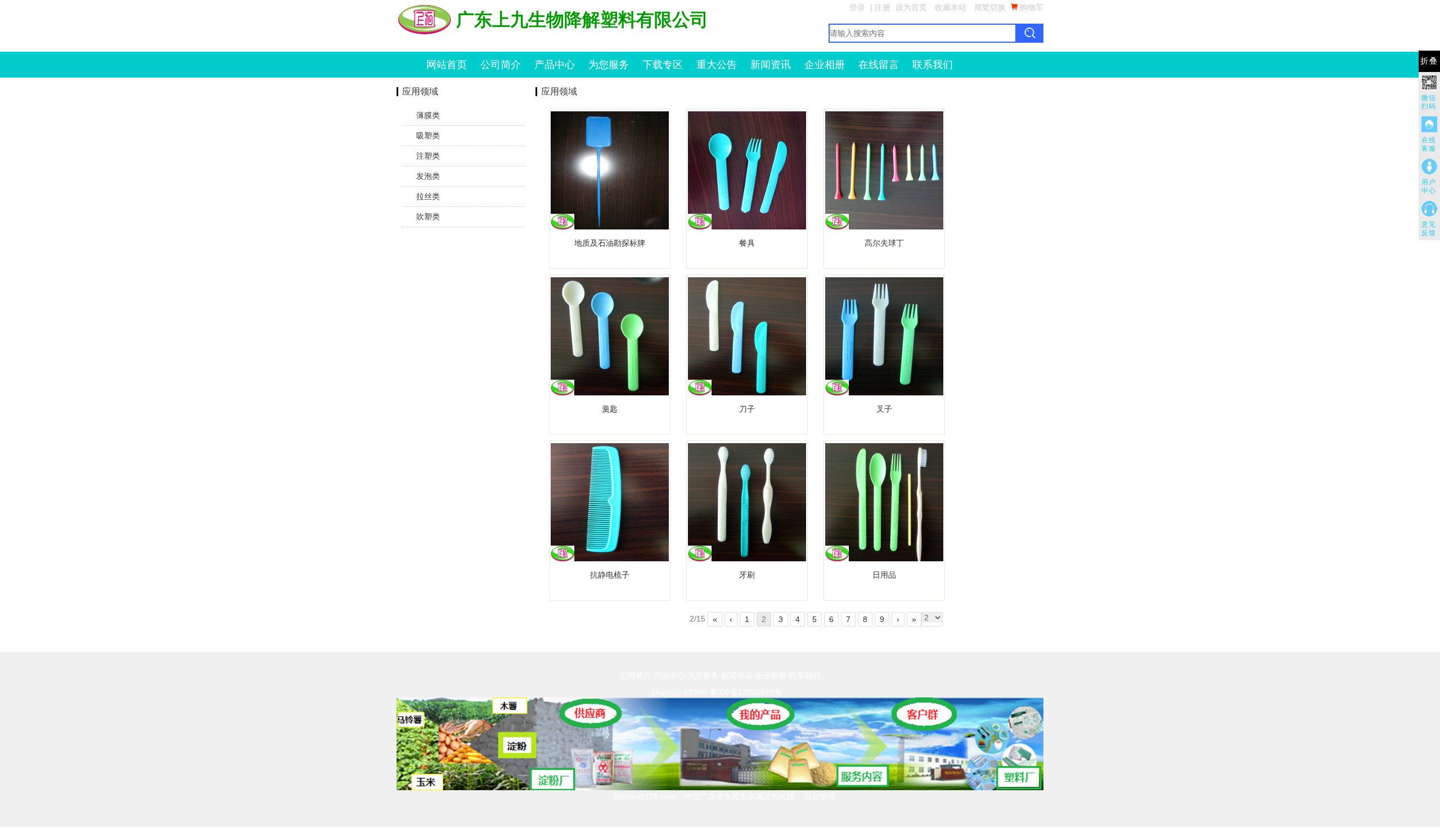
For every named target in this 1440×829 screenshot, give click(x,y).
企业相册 (824, 64)
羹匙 (610, 408)
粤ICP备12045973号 (745, 692)
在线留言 (878, 64)
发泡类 (428, 176)
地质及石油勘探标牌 (609, 242)
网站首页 (446, 64)
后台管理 (819, 796)
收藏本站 (950, 7)
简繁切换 (990, 7)
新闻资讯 (770, 64)
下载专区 (662, 64)
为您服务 (608, 64)
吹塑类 (428, 216)
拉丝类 (428, 196)
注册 (882, 7)
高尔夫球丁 (884, 242)
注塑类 (428, 155)
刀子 (747, 408)
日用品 (884, 574)
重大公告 (716, 64)
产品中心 (554, 64)
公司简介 (500, 64)
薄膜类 (428, 115)
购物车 (1030, 7)
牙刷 (747, 574)
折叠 (1429, 61)
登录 (857, 7)
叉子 (884, 408)
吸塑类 (428, 135)
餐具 (747, 242)
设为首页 (911, 7)
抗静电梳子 (609, 574)
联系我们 (932, 64)
